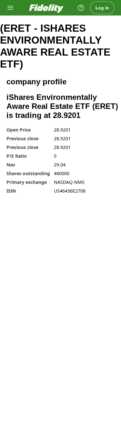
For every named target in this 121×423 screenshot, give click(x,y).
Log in (102, 7)
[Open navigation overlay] (10, 8)
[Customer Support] (81, 7)
